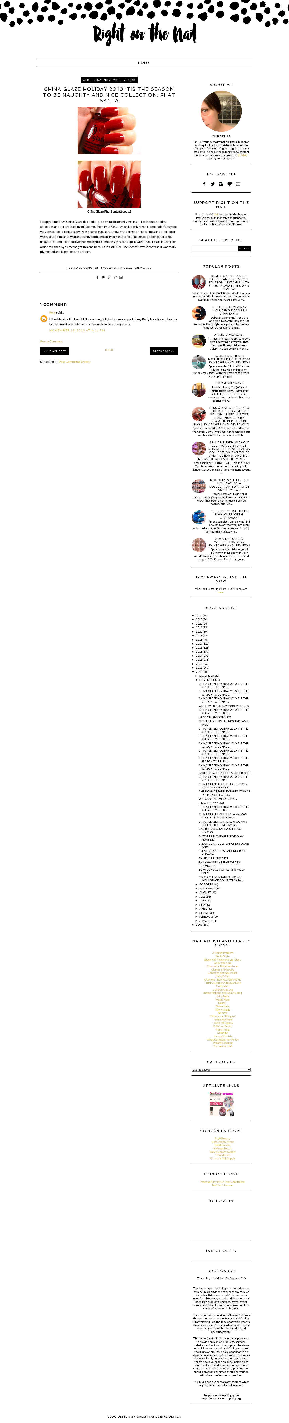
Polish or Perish (222, 1026)
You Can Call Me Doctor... (218, 798)
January (206, 920)
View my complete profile (221, 158)
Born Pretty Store (223, 1141)
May (202, 904)
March (204, 912)
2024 (199, 615)
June (203, 900)
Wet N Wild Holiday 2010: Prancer (224, 705)
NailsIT (222, 1002)
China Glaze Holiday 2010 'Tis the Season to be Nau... (223, 808)
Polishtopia (223, 1029)
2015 (199, 651)
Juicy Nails (222, 996)
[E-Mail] (242, 155)
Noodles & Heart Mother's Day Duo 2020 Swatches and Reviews (229, 359)
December (206, 675)
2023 (199, 619)
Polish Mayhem (223, 1019)
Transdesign (222, 1155)
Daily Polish (223, 976)
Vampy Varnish (223, 1036)
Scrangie (222, 1032)
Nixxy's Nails (222, 1009)
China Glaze (123, 267)
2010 (199, 671)
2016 (199, 647)
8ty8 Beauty (222, 1138)
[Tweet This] (103, 279)
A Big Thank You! (211, 802)
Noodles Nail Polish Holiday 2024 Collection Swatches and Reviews (229, 485)
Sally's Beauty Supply (223, 1151)
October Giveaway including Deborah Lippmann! (229, 310)
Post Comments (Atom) (75, 361)
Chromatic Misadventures (223, 966)
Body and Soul (222, 962)
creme (139, 267)
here (221, 592)
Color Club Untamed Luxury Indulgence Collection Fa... (221, 878)
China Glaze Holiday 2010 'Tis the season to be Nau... (223, 685)
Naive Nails (222, 1006)
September (207, 888)
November (207, 679)
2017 (199, 643)
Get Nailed (222, 986)
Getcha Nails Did (223, 989)
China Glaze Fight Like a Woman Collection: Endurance (223, 815)
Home (144, 63)
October (206, 884)
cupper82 (221, 136)
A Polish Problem (222, 952)
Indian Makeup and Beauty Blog (222, 992)
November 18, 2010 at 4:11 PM (77, 330)
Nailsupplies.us (223, 1148)
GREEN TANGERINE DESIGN (159, 1416)
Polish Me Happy (223, 1022)
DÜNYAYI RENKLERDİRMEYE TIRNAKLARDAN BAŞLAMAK (222, 981)
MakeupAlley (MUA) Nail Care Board (223, 1181)
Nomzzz (222, 1012)
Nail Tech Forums (222, 1185)
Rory (52, 312)
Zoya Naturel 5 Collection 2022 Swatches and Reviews (229, 542)
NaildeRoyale (223, 1145)
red (149, 267)
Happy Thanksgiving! (215, 717)
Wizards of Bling (223, 1042)
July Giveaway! (229, 383)
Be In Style (222, 956)
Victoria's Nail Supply (222, 1158)
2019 (199, 635)
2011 (199, 667)
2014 (199, 655)
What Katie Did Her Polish (223, 1039)
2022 (199, 623)
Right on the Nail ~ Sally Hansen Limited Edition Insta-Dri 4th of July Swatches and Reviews (229, 282)
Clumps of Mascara (222, 969)
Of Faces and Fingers (223, 1016)
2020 (199, 631)
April (203, 908)
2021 (199, 627)
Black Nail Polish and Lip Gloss (222, 959)
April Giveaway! (229, 334)
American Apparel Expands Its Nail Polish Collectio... (225, 793)
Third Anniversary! (213, 858)
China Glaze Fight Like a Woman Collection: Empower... (223, 823)
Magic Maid (223, 999)
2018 (199, 639)
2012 (199, 663)
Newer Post (57, 351)
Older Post (161, 351)
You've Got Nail (222, 1046)
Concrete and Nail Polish (223, 972)
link (216, 214)
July (202, 896)
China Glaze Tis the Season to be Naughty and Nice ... (223, 785)
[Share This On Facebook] (97, 279)
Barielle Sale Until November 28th (224, 772)
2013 (199, 659)
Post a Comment (51, 341)
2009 (199, 924)
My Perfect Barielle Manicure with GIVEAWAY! (229, 514)
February (206, 916)
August (205, 892)
